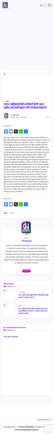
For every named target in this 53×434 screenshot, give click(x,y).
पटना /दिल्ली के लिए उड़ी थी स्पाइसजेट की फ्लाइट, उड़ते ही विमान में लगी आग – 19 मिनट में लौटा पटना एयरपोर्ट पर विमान (33, 311)
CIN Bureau (15, 115)
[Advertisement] (26, 38)
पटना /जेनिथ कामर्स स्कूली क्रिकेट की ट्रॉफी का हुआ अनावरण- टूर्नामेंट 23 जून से (33, 296)
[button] (42, 5)
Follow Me (26, 271)
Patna (12, 213)
